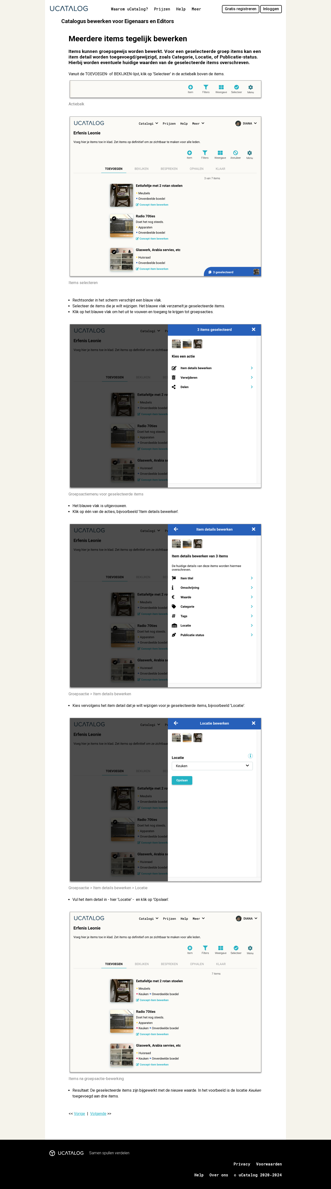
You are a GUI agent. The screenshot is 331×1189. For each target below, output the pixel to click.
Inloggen (271, 9)
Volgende (98, 1113)
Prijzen (162, 8)
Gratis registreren (240, 9)
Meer (196, 9)
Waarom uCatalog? (129, 8)
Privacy (242, 1163)
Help (181, 8)
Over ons (218, 1174)
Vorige (79, 1113)
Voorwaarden (269, 1163)
